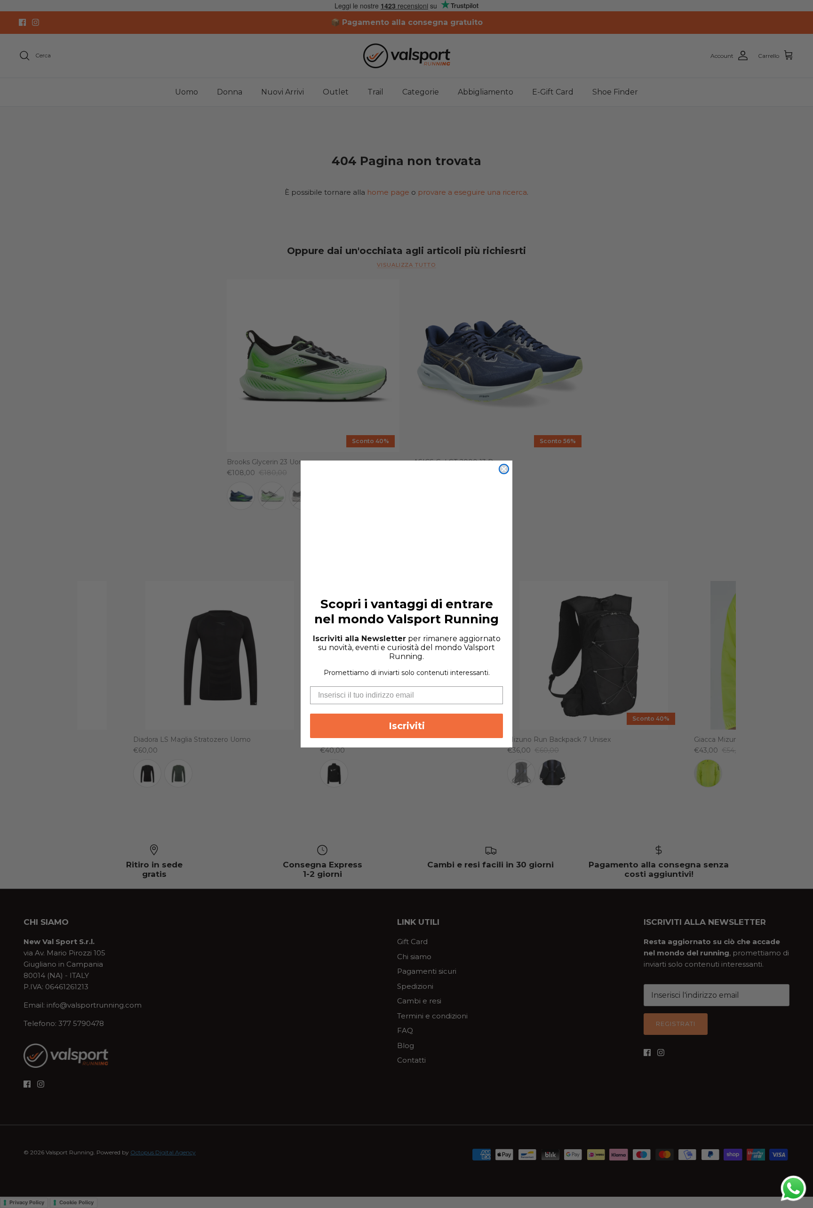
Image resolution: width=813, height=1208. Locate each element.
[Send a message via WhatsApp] (793, 1188)
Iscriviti (407, 725)
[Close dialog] (504, 469)
